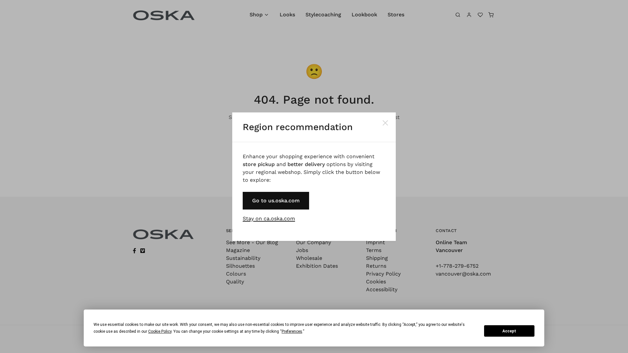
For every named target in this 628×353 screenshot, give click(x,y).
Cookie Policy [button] (159, 331)
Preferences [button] (292, 331)
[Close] (385, 122)
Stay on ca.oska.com (269, 218)
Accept (509, 331)
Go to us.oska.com (276, 200)
